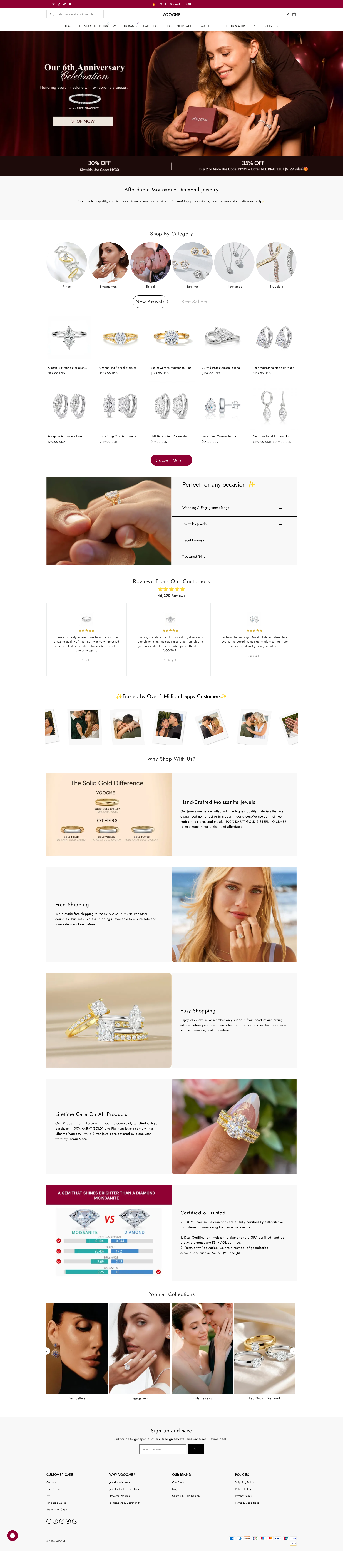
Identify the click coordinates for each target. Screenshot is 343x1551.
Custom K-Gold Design (186, 1496)
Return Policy (243, 1489)
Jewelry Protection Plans (124, 1489)
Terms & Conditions (247, 1503)
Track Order (53, 1489)
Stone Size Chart (56, 1509)
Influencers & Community (124, 1503)
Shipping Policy (244, 1482)
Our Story (178, 1482)
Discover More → (171, 460)
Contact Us (53, 1482)
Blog (175, 1489)
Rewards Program (120, 1496)
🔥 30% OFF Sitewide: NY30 (171, 4)
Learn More (86, 924)
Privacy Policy (243, 1496)
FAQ (49, 1496)
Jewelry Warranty (119, 1482)
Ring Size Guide (56, 1503)
